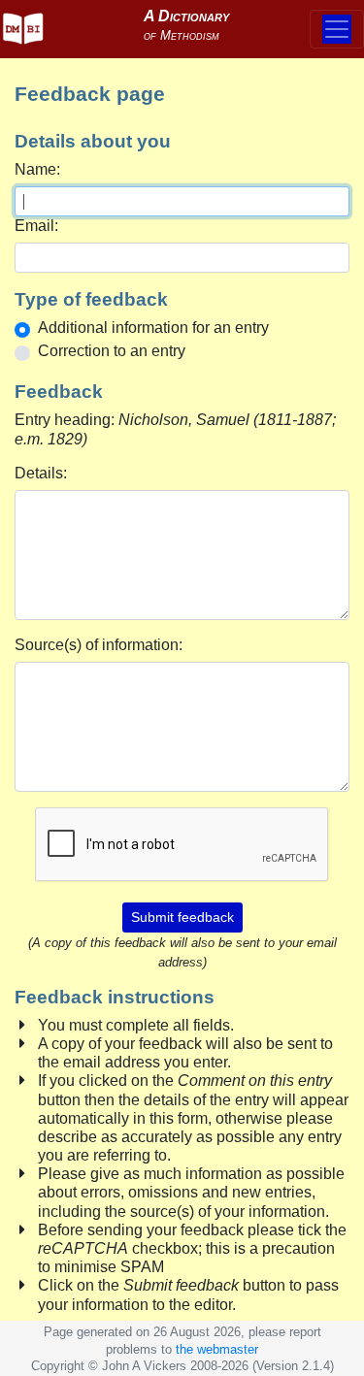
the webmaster (217, 1349)
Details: (41, 473)
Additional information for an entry (153, 327)
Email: (36, 225)
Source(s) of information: (98, 645)
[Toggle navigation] (337, 29)
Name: (37, 169)
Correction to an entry (111, 351)
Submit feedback (182, 917)
